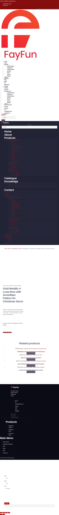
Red (13, 142)
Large (13, 165)
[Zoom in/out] (1, 512)
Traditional (15, 145)
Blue (13, 152)
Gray (13, 159)
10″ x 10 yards (15, 174)
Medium (13, 167)
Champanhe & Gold (16, 248)
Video (6, 108)
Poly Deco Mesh (9, 74)
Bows (9, 248)
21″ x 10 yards (15, 172)
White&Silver (15, 149)
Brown (13, 156)
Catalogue (6, 78)
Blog (6, 106)
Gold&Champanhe (16, 147)
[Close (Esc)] (9, 512)
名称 (5, 475)
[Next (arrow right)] (4, 514)
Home (6, 87)
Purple (13, 154)
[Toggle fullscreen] (4, 512)
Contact (6, 86)
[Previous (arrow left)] (1, 514)
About (6, 89)
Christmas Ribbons (10, 67)
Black (13, 158)
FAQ (10, 187)
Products (9, 137)
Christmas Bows (10, 70)
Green (13, 144)
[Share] (6, 512)
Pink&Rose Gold (16, 151)
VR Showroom (6, 83)
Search (3, 115)
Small (13, 168)
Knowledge (11, 181)
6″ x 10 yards (15, 175)
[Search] (3, 120)
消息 (5, 486)
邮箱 (5, 481)
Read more (31, 353)
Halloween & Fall (16, 161)
